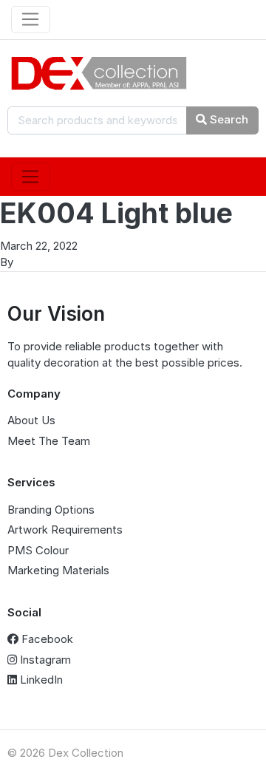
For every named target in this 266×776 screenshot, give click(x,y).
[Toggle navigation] (30, 20)
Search (227, 119)
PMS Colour (38, 550)
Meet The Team (48, 441)
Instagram (44, 660)
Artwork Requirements (65, 530)
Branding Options (51, 510)
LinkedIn (40, 680)
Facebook (45, 639)
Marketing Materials (58, 570)
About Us (31, 420)
